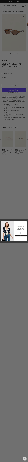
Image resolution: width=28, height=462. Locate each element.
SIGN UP (20, 235)
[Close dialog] (26, 221)
